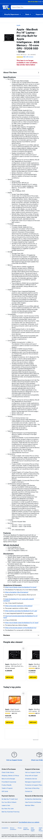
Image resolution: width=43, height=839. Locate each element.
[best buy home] (6, 7)
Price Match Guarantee (9, 782)
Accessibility (5, 828)
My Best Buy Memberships (33, 799)
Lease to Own (6, 805)
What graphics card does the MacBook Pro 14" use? (21, 611)
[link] (35, 668)
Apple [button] (18, 25)
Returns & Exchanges (8, 779)
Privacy (20, 828)
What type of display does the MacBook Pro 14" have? (21, 622)
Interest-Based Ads (26, 828)
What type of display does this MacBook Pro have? (20, 587)
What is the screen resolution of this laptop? (18, 606)
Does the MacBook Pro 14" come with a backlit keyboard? (18, 599)
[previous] (5, 708)
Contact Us (28, 791)
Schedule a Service (31, 779)
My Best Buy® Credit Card (10, 799)
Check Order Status (8, 772)
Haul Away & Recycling (32, 788)
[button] (14, 665)
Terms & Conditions (13, 828)
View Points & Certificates (33, 802)
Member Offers (29, 805)
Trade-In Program (7, 788)
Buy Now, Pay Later (8, 808)
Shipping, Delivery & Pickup (10, 775)
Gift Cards (5, 791)
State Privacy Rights (33, 829)
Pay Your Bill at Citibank (9, 802)
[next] (37, 663)
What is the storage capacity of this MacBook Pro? (20, 627)
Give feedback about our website (29, 822)
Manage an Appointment (33, 782)
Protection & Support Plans (33, 785)
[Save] (23, 648)
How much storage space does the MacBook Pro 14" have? (20, 616)
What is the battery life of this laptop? (16, 592)
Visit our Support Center (32, 772)
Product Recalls (6, 785)
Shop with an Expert (31, 775)
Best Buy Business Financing (10, 812)
